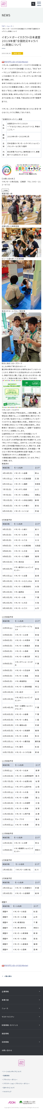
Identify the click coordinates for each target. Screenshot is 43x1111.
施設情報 (5, 1033)
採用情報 (5, 1042)
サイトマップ (7, 1092)
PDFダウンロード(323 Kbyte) (16, 62)
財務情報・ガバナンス (10, 1025)
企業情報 (5, 991)
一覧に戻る (8, 976)
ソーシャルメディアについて (12, 1071)
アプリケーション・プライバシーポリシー (16, 1083)
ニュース (5, 1008)
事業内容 (5, 1000)
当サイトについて (9, 1088)
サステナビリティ (8, 1017)
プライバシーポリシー (10, 1079)
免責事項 (6, 1075)
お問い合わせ (7, 1050)
